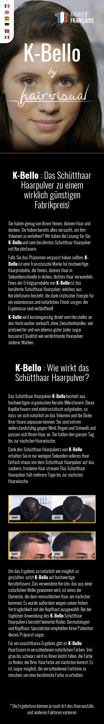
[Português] (7, 31)
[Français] (7, 6)
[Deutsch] (7, 25)
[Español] (7, 18)
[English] (7, 12)
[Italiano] (7, 37)
